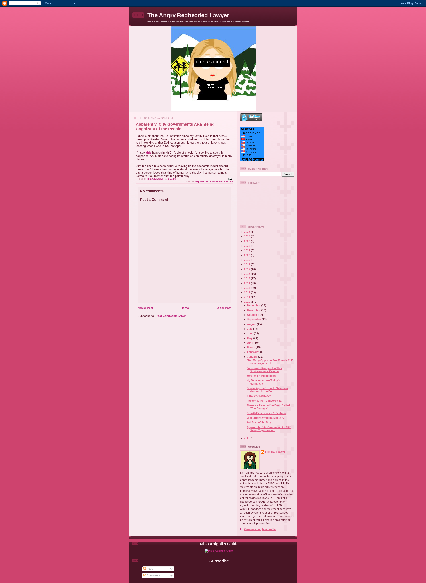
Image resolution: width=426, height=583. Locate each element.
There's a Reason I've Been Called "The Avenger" (268, 407)
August (252, 324)
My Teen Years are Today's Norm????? (263, 382)
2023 (247, 241)
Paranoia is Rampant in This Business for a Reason (264, 370)
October (252, 314)
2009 (247, 438)
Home (185, 308)
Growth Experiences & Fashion (266, 413)
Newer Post (145, 308)
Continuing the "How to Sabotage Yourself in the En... (267, 390)
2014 (247, 283)
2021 (247, 250)
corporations (201, 181)
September (254, 319)
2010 (247, 301)
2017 (247, 269)
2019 (247, 259)
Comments (153, 575)
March (251, 347)
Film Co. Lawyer (275, 452)
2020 (247, 255)
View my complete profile (260, 529)
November (254, 310)
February (253, 351)
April (250, 342)
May (250, 338)
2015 (247, 278)
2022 (247, 245)
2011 (247, 297)
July (250, 328)
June (250, 333)
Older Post (224, 308)
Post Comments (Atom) (171, 316)
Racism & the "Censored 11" (265, 400)
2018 (247, 264)
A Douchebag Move (259, 396)
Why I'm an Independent (261, 375)
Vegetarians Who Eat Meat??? (265, 417)
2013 (247, 287)
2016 (247, 273)
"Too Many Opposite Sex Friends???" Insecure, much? (270, 362)
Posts (149, 568)
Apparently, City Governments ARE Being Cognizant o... (269, 429)
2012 (247, 292)
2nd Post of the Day (259, 422)
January (252, 356)
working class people (221, 181)
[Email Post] (230, 179)
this (148, 152)
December (254, 305)
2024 (247, 236)
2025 (247, 231)
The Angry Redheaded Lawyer (188, 15)
